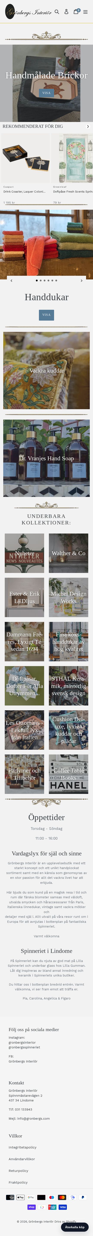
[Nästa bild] (81, 280)
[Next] (88, 126)
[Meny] (85, 11)
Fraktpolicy (18, 1182)
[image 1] (26, 158)
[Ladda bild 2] (41, 281)
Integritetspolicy (23, 1147)
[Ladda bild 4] (49, 281)
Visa (46, 93)
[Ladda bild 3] (45, 281)
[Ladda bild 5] (52, 281)
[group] (25, 171)
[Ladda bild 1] (37, 281)
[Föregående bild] (11, 280)
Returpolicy (18, 1171)
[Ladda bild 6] (56, 281)
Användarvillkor (22, 1159)
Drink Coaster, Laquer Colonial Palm (24, 192)
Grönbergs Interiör (41, 1221)
